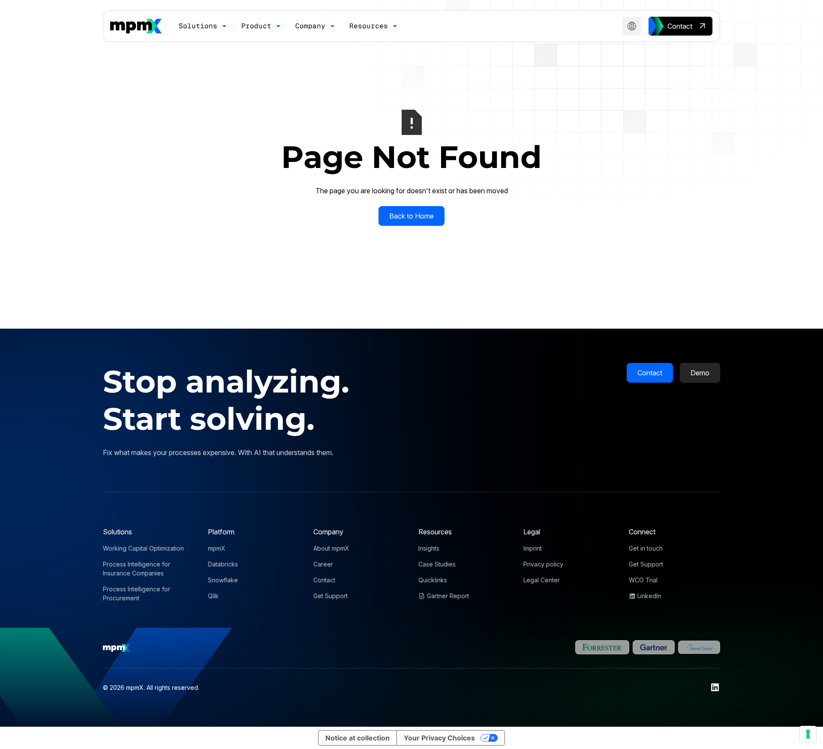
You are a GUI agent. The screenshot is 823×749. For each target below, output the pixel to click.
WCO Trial (643, 580)
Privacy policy (543, 564)
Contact (649, 373)
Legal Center (541, 580)
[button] (203, 26)
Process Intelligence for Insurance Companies (136, 568)
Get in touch (646, 548)
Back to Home (411, 216)
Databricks (223, 564)
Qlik (213, 595)
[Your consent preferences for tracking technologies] (808, 734)
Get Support (330, 595)
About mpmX (331, 548)
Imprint (532, 548)
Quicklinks (432, 580)
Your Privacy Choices (439, 738)
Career (323, 564)
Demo (700, 373)
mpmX (216, 548)
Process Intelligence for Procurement (136, 593)
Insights (428, 548)
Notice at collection (357, 738)
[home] (136, 26)
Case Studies (437, 564)
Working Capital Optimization (143, 548)
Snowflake (223, 580)
